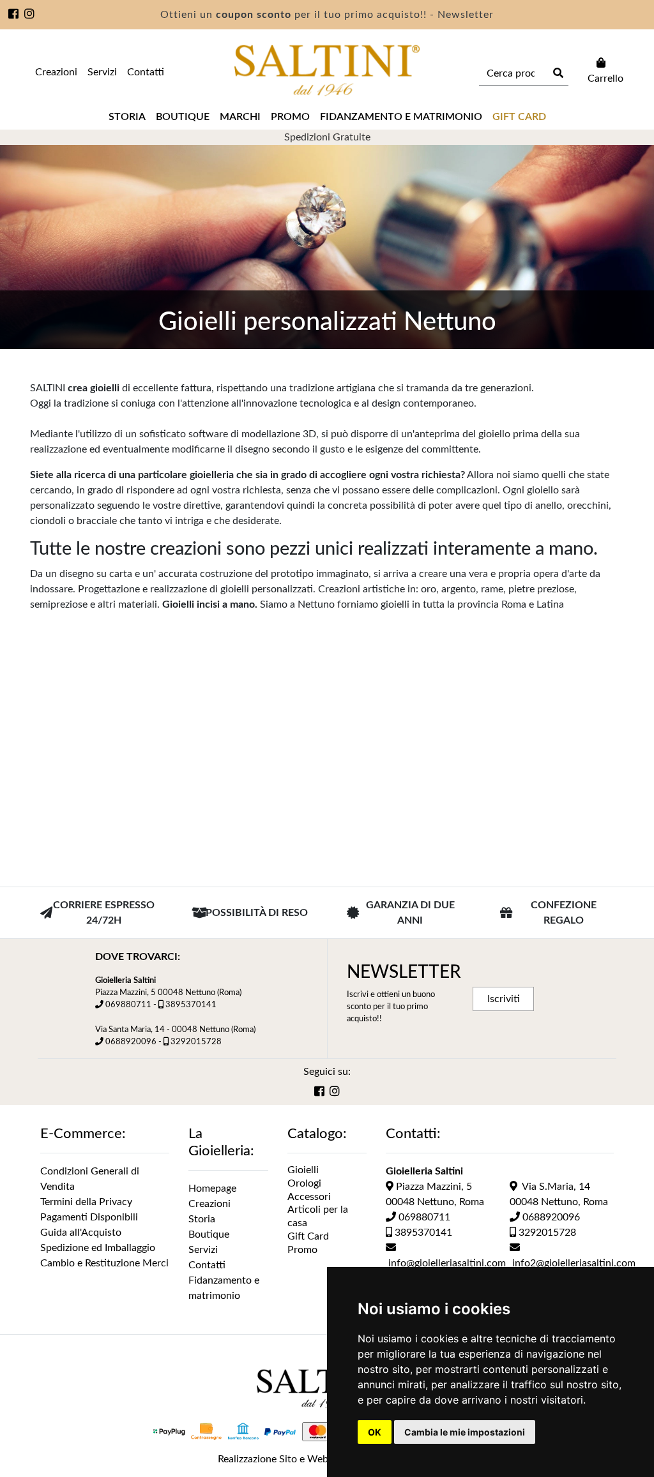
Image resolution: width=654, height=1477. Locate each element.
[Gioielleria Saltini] (327, 70)
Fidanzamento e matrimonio (401, 117)
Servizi (102, 72)
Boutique (182, 117)
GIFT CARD (519, 117)
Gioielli (303, 1170)
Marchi (240, 117)
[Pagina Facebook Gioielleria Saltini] (13, 15)
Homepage (212, 1188)
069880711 (128, 1004)
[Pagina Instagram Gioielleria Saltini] (29, 15)
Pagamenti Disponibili (89, 1217)
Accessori (309, 1197)
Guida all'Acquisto (80, 1232)
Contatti (145, 72)
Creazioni (56, 72)
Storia (127, 117)
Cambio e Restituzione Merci (104, 1263)
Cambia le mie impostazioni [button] (464, 1432)
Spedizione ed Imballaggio (97, 1248)
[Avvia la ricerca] (556, 73)
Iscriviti (503, 999)
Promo (290, 117)
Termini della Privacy (86, 1202)
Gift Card (308, 1236)
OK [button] (374, 1432)
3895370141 (191, 1004)
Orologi (304, 1183)
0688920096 (130, 1042)
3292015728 (196, 1042)
